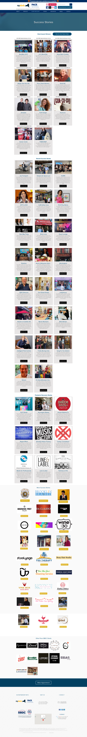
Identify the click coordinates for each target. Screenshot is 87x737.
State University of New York (42, 728)
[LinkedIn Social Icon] (55, 7)
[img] (21, 645)
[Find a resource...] (70, 4)
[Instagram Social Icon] (62, 709)
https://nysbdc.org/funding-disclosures (49, 729)
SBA (30, 728)
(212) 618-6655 (63, 701)
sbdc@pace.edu (63, 702)
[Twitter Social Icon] (61, 709)
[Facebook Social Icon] (47, 7)
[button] (53, 4)
